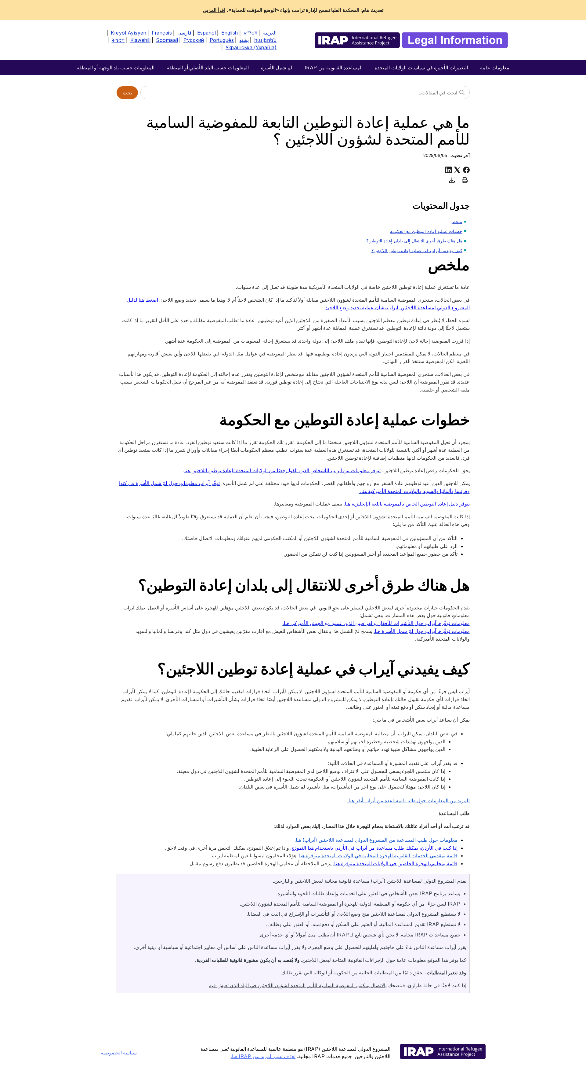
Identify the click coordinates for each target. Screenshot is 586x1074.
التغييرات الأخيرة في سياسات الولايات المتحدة (421, 67)
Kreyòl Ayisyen (128, 33)
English (229, 33)
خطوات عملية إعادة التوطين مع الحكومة (426, 231)
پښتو (244, 40)
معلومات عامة (495, 67)
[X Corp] (457, 170)
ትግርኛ (118, 40)
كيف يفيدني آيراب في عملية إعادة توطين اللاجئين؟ (416, 250)
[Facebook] (466, 170)
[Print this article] (465, 180)
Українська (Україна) (251, 47)
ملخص (456, 221)
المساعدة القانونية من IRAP (334, 67)
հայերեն (265, 40)
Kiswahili (140, 40)
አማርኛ (251, 33)
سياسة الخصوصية (119, 1053)
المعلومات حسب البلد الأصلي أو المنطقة (208, 67)
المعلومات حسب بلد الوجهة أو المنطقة (116, 67)
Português (222, 40)
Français (162, 33)
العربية (270, 33)
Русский (193, 40)
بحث (127, 93)
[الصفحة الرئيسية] (411, 40)
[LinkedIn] (448, 170)
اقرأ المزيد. (214, 10)
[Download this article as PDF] (452, 180)
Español (206, 33)
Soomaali (167, 40)
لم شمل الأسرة (276, 67)
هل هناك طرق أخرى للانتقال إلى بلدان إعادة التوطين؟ (414, 240)
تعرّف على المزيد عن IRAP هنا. (263, 1056)
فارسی (184, 33)
